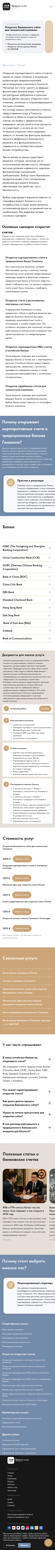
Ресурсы (10, 1481)
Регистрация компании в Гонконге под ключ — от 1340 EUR (27, 1022)
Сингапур (11, 1505)
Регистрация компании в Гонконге (20, 1514)
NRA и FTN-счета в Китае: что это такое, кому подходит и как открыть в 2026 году (23, 1211)
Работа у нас (12, 1487)
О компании (11, 1479)
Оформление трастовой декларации (19, 1448)
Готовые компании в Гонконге (19, 980)
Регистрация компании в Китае (20, 972)
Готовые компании (10, 1440)
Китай (9, 1499)
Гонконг (21, 65)
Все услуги (8, 65)
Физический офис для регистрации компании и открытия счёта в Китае (22, 1002)
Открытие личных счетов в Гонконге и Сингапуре (24, 1400)
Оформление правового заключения (19, 1452)
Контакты (11, 1484)
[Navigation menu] (50, 6)
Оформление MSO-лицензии (15, 1444)
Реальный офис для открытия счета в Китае (22, 1385)
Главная (10, 1473)
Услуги (9, 1476)
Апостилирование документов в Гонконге (25, 1012)
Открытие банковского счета (18, 1517)
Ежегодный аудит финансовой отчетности (21, 1418)
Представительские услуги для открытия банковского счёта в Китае (25, 990)
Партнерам (11, 1491)
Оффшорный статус (11, 1422)
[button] (27, 1392)
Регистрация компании (12, 1329)
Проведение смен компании (15, 1338)
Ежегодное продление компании (17, 1333)
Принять (24, 1545)
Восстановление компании (14, 1426)
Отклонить (10, 1545)
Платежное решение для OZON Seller (19, 1404)
